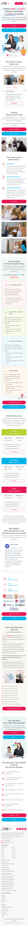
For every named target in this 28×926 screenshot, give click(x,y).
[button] (2, 90)
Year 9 (13, 852)
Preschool (3, 847)
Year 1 (2, 850)
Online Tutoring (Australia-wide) (8, 890)
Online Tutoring (5, 869)
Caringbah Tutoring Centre (7, 881)
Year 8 (13, 850)
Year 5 (2, 858)
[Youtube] (23, 829)
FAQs (2, 916)
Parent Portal (13, 371)
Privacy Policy (19, 922)
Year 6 (13, 847)
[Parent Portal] (6, 371)
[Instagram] (20, 829)
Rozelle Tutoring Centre (6, 888)
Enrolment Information (6, 907)
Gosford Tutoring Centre (7, 886)
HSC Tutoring (4, 865)
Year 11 (14, 856)
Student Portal (4, 910)
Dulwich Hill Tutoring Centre (7, 879)
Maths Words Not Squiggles (13, 919)
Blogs (2, 902)
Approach (3, 897)
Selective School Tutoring (7, 863)
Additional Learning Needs (7, 871)
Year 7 (13, 849)
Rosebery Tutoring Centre (7, 875)
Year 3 (2, 854)
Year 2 (2, 852)
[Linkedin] (25, 829)
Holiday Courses (5, 867)
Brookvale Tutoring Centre (7, 884)
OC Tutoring (4, 862)
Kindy (2, 849)
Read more (8, 566)
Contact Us (4, 912)
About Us (3, 895)
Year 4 (2, 856)
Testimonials (4, 900)
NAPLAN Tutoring (5, 860)
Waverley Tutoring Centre (7, 877)
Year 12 (14, 858)
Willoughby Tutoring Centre (7, 883)
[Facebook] (17, 829)
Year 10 (14, 854)
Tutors (2, 898)
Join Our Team (4, 914)
